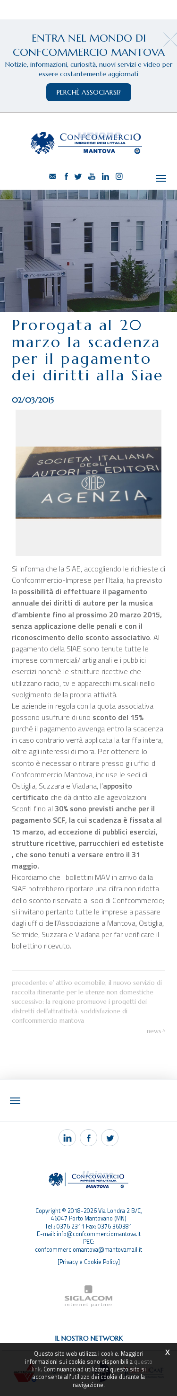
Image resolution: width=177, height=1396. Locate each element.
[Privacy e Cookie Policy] (89, 1261)
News (154, 1031)
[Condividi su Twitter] (109, 1137)
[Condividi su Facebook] (88, 1137)
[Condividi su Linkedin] (67, 1137)
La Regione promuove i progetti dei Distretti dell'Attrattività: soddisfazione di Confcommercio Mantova (79, 1011)
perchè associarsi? (89, 92)
